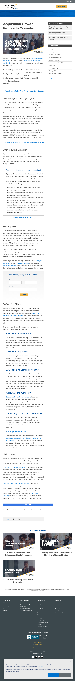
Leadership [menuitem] (57, 606)
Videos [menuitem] (39, 612)
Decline (65, 674)
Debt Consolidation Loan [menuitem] (26, 610)
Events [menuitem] (39, 616)
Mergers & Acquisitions (56, 62)
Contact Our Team (37, 642)
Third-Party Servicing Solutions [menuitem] (45, 620)
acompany (37, 632)
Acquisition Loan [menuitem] (24, 602)
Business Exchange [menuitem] (42, 626)
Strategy (52, 71)
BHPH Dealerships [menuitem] (7, 610)
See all (50, 78)
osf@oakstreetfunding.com (37, 647)
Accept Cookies (53, 674)
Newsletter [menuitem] (40, 606)
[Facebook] (13, 519)
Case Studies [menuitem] (41, 608)
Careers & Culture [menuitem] (59, 604)
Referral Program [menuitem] (59, 610)
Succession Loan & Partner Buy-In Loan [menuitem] (26, 605)
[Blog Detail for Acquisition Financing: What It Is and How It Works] (19, 568)
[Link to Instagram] (39, 657)
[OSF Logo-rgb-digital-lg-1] (10, 6)
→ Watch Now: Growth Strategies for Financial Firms (23, 142)
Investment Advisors (55, 57)
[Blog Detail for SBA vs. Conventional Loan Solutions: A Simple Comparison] (19, 541)
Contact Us (28, 505)
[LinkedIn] (19, 519)
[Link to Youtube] (42, 657)
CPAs (51, 49)
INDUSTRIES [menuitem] (6, 600)
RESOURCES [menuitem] (41, 600)
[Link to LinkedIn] (36, 657)
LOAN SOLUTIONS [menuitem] (25, 600)
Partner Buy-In (53, 68)
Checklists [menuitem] (40, 604)
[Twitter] (16, 519)
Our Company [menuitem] (58, 602)
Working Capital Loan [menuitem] (25, 608)
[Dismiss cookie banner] (70, 662)
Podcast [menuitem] (39, 610)
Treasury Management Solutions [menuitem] (43, 623)
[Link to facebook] (32, 657)
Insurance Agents (55, 54)
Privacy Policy (40, 666)
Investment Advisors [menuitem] (7, 606)
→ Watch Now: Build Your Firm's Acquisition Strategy (23, 91)
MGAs (52, 65)
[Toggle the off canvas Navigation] (71, 6)
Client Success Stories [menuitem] (60, 612)
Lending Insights (54, 60)
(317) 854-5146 (41, 646)
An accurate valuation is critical (14, 467)
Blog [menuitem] (39, 602)
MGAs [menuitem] (4, 608)
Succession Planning (55, 73)
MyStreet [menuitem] (70, 1)
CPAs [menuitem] (4, 602)
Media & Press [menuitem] (58, 608)
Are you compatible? (18, 431)
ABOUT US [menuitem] (58, 600)
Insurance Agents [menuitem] (7, 604)
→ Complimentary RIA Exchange (23, 218)
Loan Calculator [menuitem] (41, 618)
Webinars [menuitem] (40, 614)
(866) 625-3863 (38, 644)
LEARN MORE (61, 6)
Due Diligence (53, 52)
